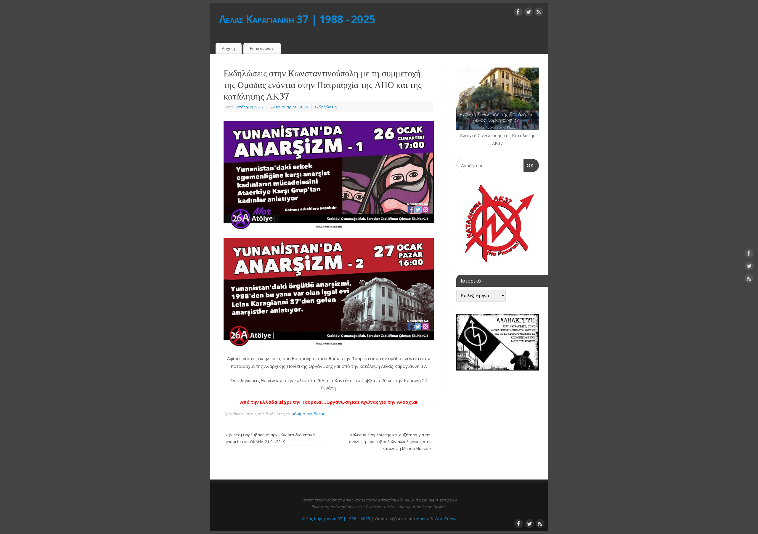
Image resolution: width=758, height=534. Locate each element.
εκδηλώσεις (325, 107)
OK (528, 165)
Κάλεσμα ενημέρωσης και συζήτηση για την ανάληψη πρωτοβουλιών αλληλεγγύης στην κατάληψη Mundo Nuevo (390, 441)
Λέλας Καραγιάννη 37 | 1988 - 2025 (297, 19)
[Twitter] (528, 13)
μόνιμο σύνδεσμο (309, 413)
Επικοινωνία (262, 48)
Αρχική (228, 48)
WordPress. (445, 518)
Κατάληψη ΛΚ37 (249, 107)
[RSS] (538, 13)
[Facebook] (518, 13)
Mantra (422, 518)
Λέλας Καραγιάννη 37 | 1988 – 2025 (336, 518)
